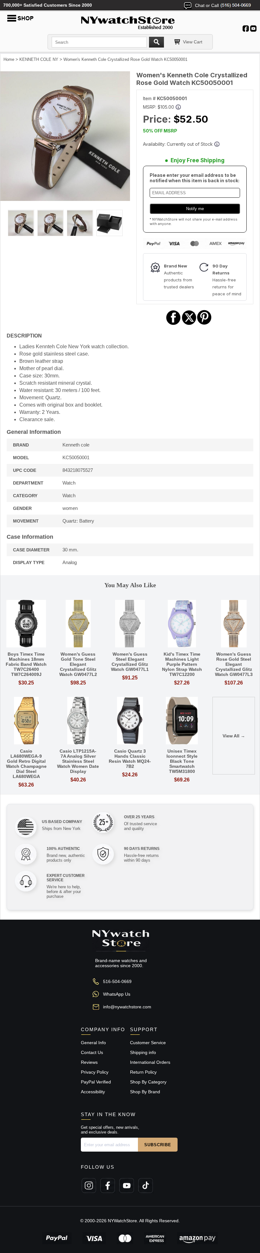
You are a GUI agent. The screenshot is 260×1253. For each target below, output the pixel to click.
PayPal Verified (96, 1081)
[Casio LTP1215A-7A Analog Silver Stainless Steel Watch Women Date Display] (78, 721)
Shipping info (143, 1052)
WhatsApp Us (116, 994)
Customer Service (148, 1042)
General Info (93, 1042)
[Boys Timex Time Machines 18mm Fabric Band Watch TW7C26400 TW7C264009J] (26, 624)
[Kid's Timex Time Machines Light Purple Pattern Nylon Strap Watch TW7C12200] (182, 624)
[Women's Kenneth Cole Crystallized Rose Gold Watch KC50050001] (65, 199)
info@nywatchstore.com (127, 1006)
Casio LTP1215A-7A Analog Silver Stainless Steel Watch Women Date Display (78, 761)
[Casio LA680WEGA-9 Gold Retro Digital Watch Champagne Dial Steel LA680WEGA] (26, 721)
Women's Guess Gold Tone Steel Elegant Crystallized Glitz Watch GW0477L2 (78, 664)
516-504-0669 (117, 981)
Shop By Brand (145, 1091)
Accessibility (93, 1091)
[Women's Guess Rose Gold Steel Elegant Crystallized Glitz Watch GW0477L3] (233, 624)
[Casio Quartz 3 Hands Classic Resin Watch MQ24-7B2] (130, 721)
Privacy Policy (94, 1072)
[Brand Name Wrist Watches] (130, 21)
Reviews (89, 1062)
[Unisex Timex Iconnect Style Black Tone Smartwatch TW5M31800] (182, 721)
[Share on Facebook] (173, 324)
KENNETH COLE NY (38, 59)
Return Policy (143, 1072)
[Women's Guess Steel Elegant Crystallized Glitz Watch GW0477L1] (130, 624)
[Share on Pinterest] (204, 324)
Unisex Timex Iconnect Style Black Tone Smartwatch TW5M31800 (182, 761)
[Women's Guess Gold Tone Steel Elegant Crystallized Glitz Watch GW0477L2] (78, 624)
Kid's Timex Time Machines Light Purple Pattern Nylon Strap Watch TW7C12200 (182, 664)
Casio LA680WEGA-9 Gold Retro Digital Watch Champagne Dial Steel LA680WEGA (26, 764)
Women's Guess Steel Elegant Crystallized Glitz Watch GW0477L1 (130, 662)
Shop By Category (148, 1081)
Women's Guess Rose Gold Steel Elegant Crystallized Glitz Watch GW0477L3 (234, 664)
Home (8, 59)
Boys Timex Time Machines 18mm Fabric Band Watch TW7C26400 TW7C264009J (26, 664)
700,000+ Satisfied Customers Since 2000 (47, 5)
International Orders (150, 1062)
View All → (234, 735)
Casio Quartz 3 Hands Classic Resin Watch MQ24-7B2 (130, 759)
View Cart (192, 41)
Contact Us (92, 1052)
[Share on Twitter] (189, 324)
